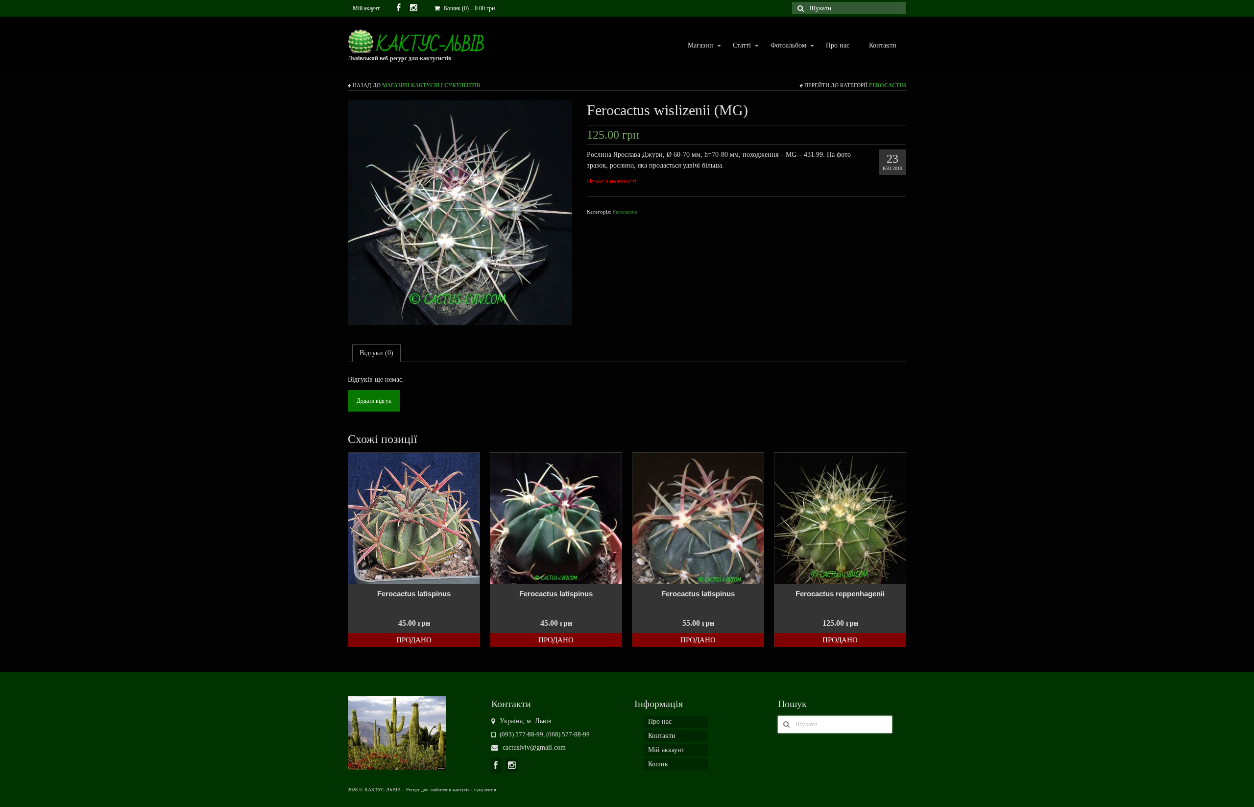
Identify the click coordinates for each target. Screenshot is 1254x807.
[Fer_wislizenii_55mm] (460, 212)
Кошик (658, 764)
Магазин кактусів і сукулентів (431, 85)
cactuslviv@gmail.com (533, 747)
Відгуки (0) (376, 353)
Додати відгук (374, 400)
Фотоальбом (783, 46)
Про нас (837, 45)
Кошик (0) (468, 8)
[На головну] (397, 732)
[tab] (376, 353)
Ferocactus (887, 85)
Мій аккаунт (666, 750)
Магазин (695, 46)
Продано (414, 640)
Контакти (882, 45)
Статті (737, 46)
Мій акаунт (366, 8)
